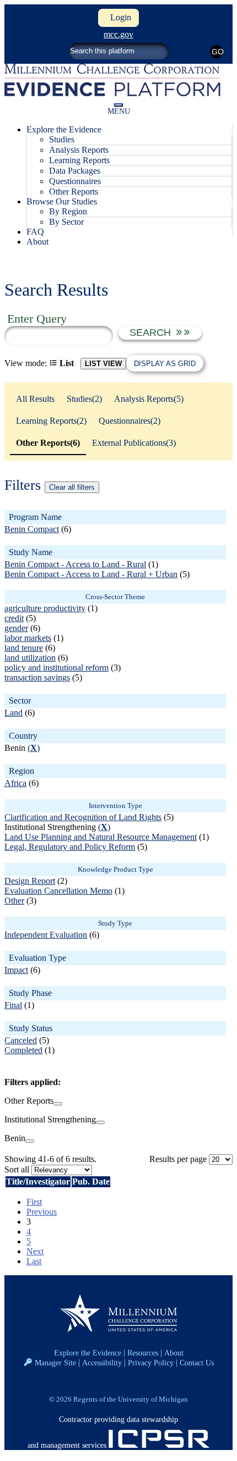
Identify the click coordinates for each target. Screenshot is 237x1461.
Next (35, 1251)
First (34, 1202)
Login (118, 17)
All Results (35, 398)
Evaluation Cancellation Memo (58, 890)
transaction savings (37, 677)
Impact (16, 970)
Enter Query (37, 318)
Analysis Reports (79, 149)
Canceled (20, 1040)
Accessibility (102, 1362)
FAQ (35, 231)
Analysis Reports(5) (149, 398)
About (37, 241)
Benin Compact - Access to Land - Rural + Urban (90, 574)
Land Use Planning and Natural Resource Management (100, 837)
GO (217, 51)
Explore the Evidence (87, 1352)
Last (33, 1261)
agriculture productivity (44, 608)
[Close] (57, 1103)
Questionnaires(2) (129, 420)
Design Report (29, 881)
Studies (61, 139)
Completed (23, 1050)
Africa (15, 783)
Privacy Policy (151, 1362)
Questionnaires (75, 181)
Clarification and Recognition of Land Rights (82, 817)
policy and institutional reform (56, 667)
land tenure (23, 647)
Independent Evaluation (45, 934)
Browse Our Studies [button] (61, 201)
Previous (41, 1211)
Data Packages (74, 170)
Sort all (16, 1169)
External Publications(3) (134, 442)
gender (16, 628)
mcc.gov (118, 34)
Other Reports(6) (48, 442)
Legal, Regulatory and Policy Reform (69, 846)
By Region (68, 211)
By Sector (66, 221)
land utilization (30, 657)
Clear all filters (72, 487)
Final (13, 1005)
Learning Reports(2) (51, 420)
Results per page (178, 1159)
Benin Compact (31, 529)
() (34, 747)
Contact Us (197, 1362)
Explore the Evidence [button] (63, 129)
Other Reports (73, 191)
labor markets (27, 638)
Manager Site (55, 1362)
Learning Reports (79, 160)
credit (14, 618)
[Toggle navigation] (118, 105)
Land (13, 712)
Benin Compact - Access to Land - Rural (75, 564)
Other (14, 900)
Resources (142, 1352)
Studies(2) (84, 398)
